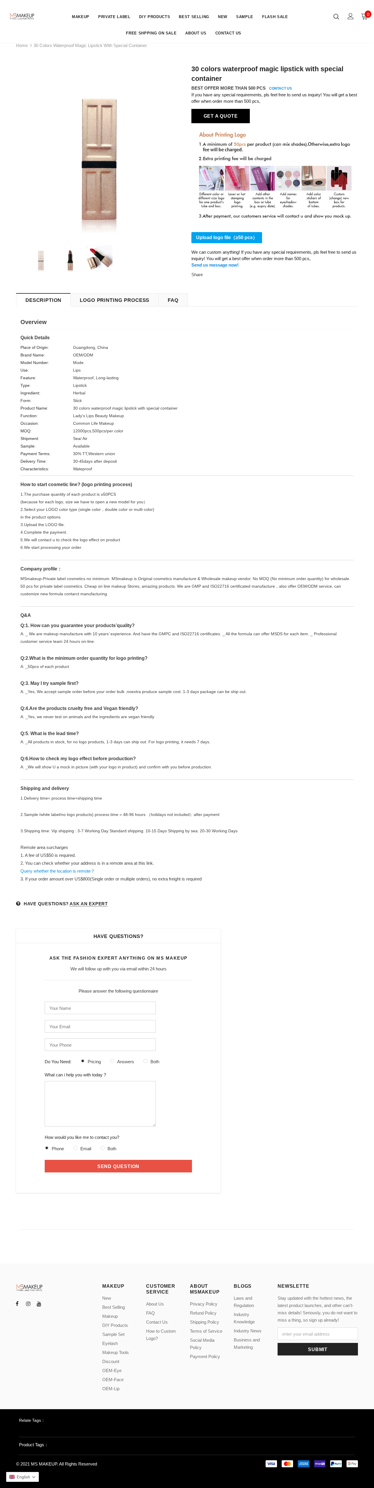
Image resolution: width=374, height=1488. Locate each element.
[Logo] (22, 16)
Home (22, 45)
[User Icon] (350, 16)
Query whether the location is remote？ (57, 871)
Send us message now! (215, 264)
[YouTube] (39, 1303)
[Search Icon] (336, 16)
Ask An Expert (89, 903)
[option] (99, 149)
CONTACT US (280, 88)
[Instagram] (28, 1303)
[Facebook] (17, 1303)
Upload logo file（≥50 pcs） (226, 237)
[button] (22, 1477)
